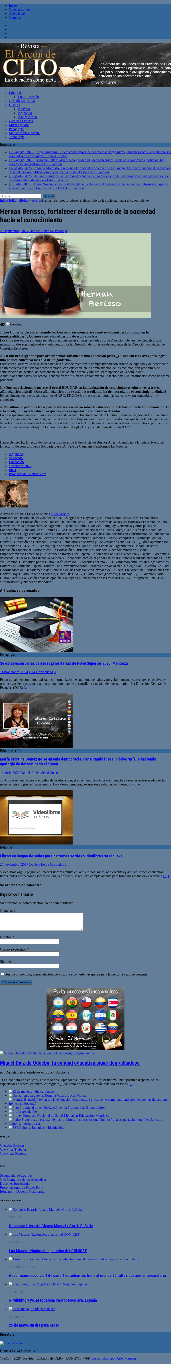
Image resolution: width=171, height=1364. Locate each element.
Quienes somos (19, 9)
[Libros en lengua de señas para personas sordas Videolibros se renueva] (36, 843)
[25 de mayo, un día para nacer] (32, 1091)
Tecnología (16, 137)
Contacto (15, 17)
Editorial (15, 93)
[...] (130, 1084)
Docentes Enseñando (15, 1183)
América (24, 109)
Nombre (6, 937)
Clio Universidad (41, 672)
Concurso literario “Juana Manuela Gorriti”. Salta (51, 1225)
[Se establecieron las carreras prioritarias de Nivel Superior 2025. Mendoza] (36, 650)
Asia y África (27, 117)
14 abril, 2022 (10, 773)
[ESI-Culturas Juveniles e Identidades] (36, 1127)
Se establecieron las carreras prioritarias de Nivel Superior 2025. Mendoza (64, 663)
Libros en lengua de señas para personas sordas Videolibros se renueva (61, 856)
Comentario (8, 910)
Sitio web (6, 961)
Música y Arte (19, 125)
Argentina (25, 113)
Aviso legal (17, 13)
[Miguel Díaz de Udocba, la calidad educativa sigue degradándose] (47, 1053)
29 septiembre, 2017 (14, 231)
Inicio (13, 5)
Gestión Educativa (22, 101)
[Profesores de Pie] (23, 1111)
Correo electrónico (13, 949)
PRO (12, 470)
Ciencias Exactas (21, 121)
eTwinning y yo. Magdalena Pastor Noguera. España (53, 1300)
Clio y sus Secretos (13, 1153)
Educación (16, 462)
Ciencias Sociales (12, 1145)
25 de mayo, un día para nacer (34, 1325)
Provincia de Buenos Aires (27, 474)
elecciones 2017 (20, 466)
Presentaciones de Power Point (21, 1187)
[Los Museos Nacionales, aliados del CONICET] (44, 1234)
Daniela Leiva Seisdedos (46, 231)
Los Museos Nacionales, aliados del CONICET (48, 1250)
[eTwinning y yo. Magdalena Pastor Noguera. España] (48, 1284)
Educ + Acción (28, 97)
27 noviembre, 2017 (14, 864)
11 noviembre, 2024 (14, 672)
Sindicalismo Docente (24, 133)
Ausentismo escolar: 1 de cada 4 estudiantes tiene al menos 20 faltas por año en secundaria (87, 1275)
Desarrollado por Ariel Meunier (114, 1358)
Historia (14, 105)
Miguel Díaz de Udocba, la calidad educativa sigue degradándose (70, 1063)
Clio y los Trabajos (13, 1149)
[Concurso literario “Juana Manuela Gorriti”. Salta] (45, 1209)
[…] (27, 687)
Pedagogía (16, 129)
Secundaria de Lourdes (16, 1175)
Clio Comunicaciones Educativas (23, 1179)
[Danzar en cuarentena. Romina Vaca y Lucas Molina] (48, 1095)
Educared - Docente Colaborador (23, 1191)
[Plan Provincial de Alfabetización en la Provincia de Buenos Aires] (57, 1107)
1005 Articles (60, 514)
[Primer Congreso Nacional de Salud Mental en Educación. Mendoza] (59, 1115)
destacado (16, 458)
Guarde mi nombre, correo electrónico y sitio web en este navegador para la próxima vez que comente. (76, 974)
